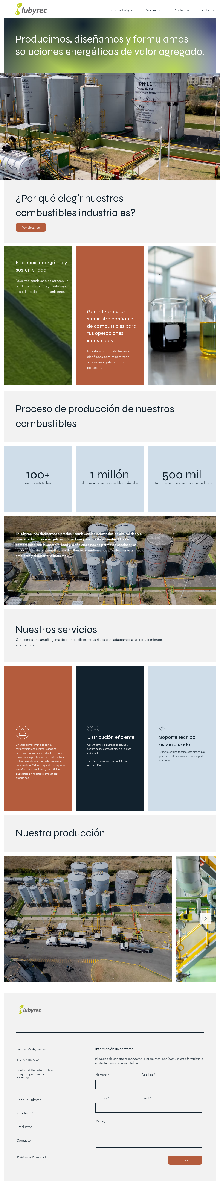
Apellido (147, 1074)
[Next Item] (205, 918)
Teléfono (101, 1097)
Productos (24, 1127)
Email (145, 1097)
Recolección (26, 1113)
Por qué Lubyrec (29, 1100)
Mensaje (101, 1120)
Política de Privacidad (31, 1157)
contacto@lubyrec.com (32, 1049)
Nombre (101, 1074)
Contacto (24, 1140)
